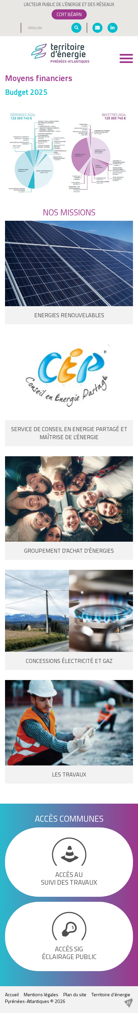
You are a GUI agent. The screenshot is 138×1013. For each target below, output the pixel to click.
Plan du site (74, 994)
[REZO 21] (128, 1002)
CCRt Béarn (69, 14)
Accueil (12, 994)
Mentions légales (41, 994)
